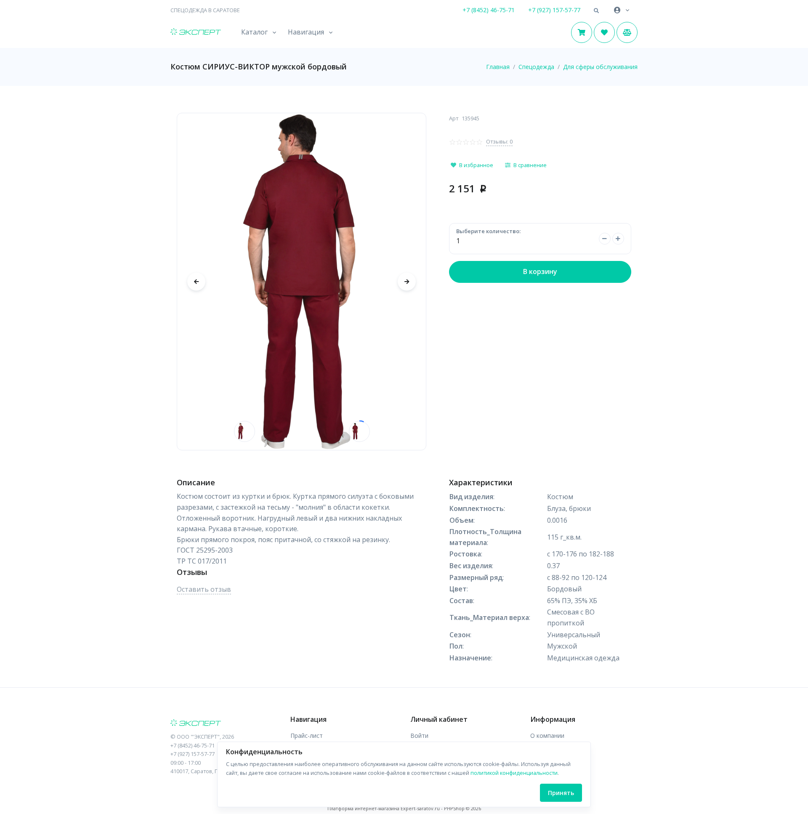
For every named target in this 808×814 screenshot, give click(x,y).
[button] (596, 11)
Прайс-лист (306, 736)
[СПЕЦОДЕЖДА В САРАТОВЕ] (224, 723)
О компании (547, 736)
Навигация (306, 32)
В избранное (476, 165)
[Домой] (195, 32)
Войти (419, 736)
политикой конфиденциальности (514, 773)
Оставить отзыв (204, 589)
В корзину (540, 271)
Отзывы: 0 (499, 141)
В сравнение (530, 165)
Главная (498, 67)
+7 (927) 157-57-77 (554, 10)
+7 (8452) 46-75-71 (488, 10)
